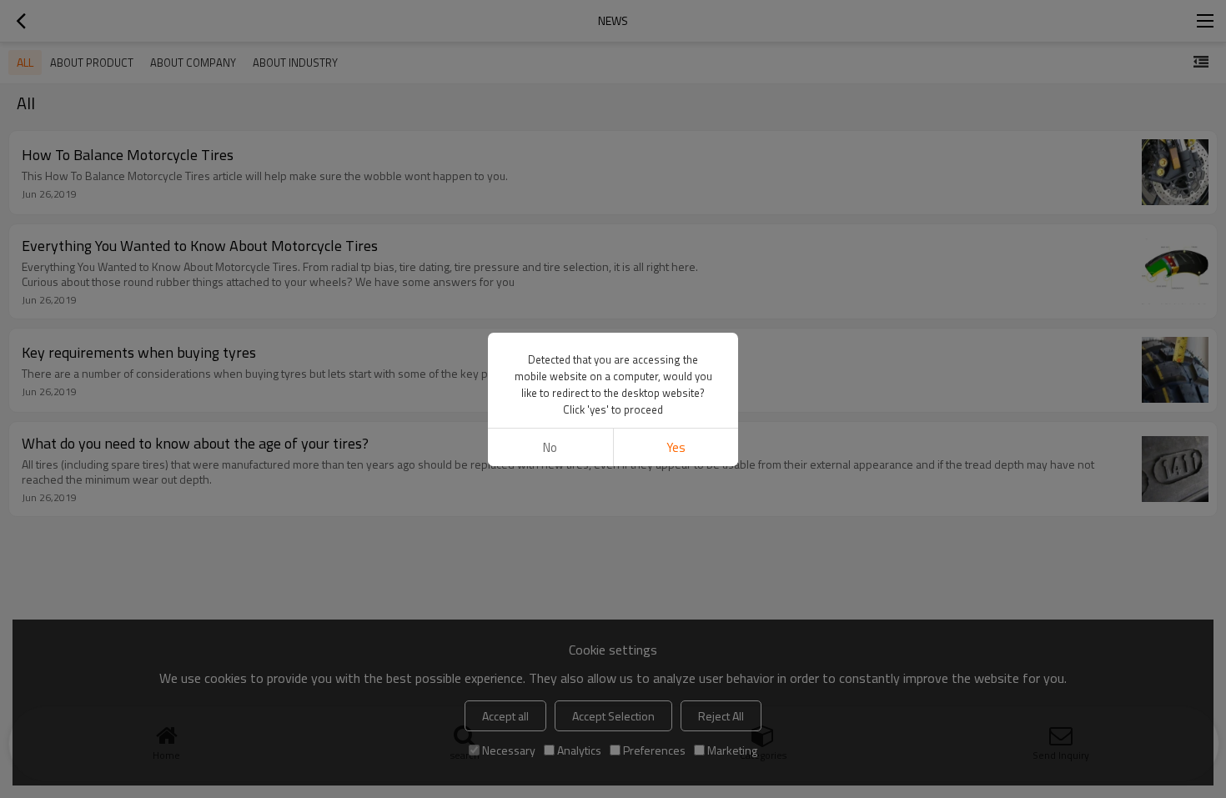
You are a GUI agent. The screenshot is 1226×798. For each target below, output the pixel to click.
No (550, 447)
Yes (676, 447)
